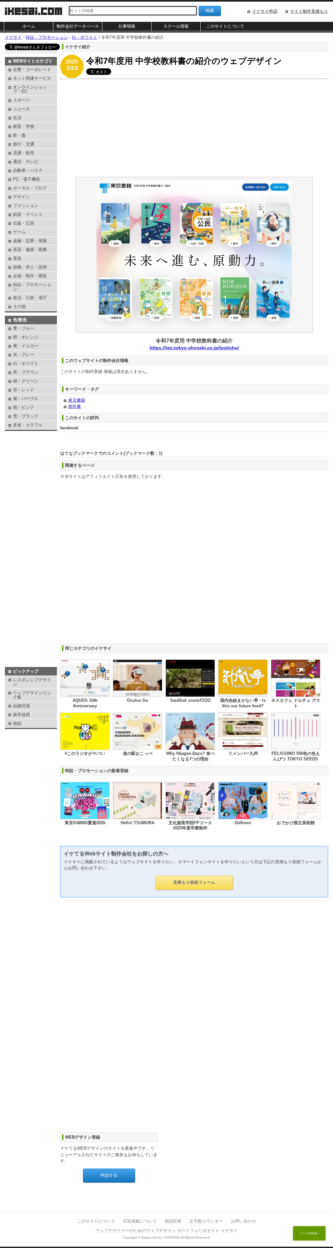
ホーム (28, 26)
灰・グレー (23, 354)
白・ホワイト (25, 363)
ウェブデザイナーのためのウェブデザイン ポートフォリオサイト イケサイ (167, 1230)
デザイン (21, 196)
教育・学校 (23, 126)
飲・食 (19, 135)
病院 (17, 723)
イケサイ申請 (264, 11)
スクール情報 (176, 26)
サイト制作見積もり (309, 11)
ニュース (21, 108)
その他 (19, 306)
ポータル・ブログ (30, 188)
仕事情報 (126, 26)
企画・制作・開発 (30, 275)
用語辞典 (173, 1221)
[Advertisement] (194, 127)
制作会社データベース (78, 26)
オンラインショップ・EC (30, 89)
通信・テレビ (25, 161)
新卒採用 (21, 714)
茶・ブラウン (25, 372)
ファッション (25, 205)
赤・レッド (23, 389)
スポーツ (21, 100)
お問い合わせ (243, 1221)
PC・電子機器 (26, 179)
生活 (17, 117)
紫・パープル (25, 398)
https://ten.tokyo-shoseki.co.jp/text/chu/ (194, 347)
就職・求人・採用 (30, 267)
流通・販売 (23, 152)
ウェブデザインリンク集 (32, 695)
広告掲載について (140, 1221)
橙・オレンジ (25, 337)
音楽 (17, 258)
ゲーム (19, 231)
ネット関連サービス (32, 78)
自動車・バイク (28, 170)
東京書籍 (76, 400)
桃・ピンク (23, 407)
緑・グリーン (25, 381)
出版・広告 (23, 223)
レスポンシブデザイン (32, 681)
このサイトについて (225, 26)
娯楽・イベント (28, 214)
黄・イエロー (25, 345)
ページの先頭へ (309, 1233)
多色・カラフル (28, 425)
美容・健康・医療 (30, 249)
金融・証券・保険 (30, 240)
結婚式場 (21, 705)
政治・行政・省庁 (30, 297)
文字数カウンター (206, 1221)
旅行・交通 (23, 144)
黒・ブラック (25, 416)
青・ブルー (23, 328)
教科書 (74, 406)
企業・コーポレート (32, 69)
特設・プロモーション (32, 286)
